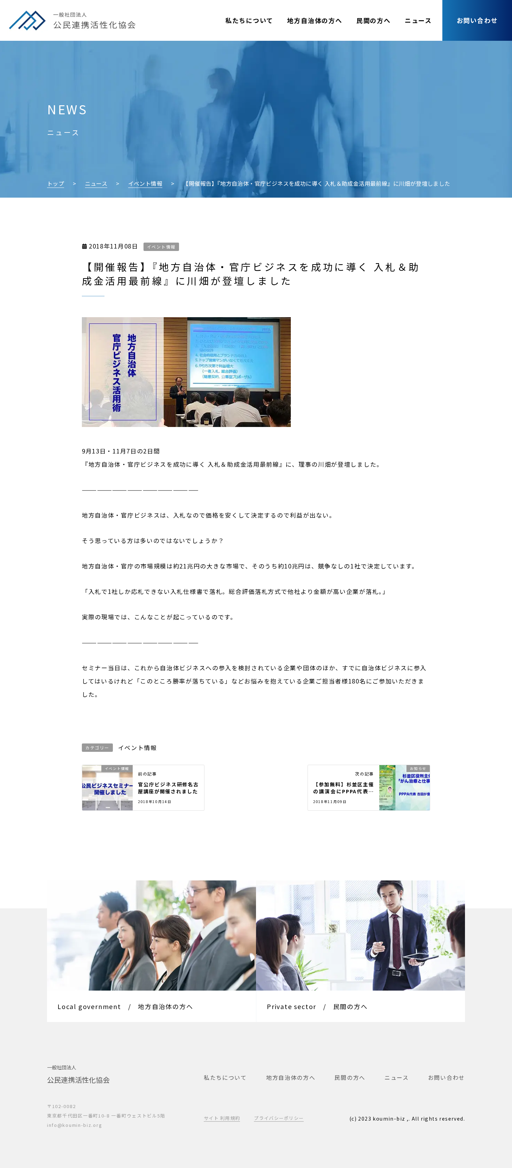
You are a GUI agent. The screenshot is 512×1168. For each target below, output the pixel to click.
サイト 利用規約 (222, 1118)
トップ (55, 183)
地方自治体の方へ (314, 20)
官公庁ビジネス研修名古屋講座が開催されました (168, 788)
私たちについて (249, 20)
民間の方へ (373, 20)
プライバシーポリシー (279, 1118)
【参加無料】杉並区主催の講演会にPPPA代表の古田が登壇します (343, 788)
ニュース (418, 20)
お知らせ (418, 768)
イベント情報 (145, 183)
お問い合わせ (477, 20)
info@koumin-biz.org (74, 1125)
